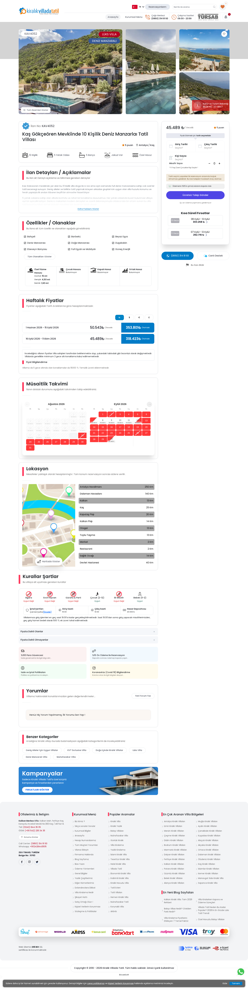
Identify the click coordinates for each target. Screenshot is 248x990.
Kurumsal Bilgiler (83, 830)
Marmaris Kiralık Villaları (175, 849)
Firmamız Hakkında (84, 854)
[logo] (39, 11)
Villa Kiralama (117, 845)
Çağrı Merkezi (158, 15)
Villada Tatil (116, 868)
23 (82, 435)
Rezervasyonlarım (157, 6)
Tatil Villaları (116, 892)
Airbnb (114, 911)
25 (39, 442)
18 (129, 427)
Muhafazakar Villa (66, 757)
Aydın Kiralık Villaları (207, 826)
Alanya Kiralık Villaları (174, 883)
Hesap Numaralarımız (85, 840)
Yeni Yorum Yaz (143, 695)
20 (146, 427)
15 (103, 427)
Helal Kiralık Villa (118, 864)
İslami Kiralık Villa (119, 854)
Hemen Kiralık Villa (119, 897)
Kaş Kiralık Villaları (206, 864)
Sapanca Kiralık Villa (207, 883)
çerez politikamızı (95, 983)
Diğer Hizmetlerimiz (84, 883)
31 (30, 448)
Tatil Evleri (115, 887)
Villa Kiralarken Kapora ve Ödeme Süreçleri (210, 901)
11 (129, 420)
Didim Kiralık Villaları (173, 840)
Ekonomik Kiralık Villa (120, 873)
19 (137, 427)
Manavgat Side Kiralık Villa (210, 878)
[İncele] (47, 612)
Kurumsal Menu (133, 17)
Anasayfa (113, 17)
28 (65, 442)
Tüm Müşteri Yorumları (86, 845)
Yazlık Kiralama (118, 849)
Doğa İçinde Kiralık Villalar (109, 750)
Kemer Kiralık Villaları (208, 873)
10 (120, 420)
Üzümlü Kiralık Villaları (174, 873)
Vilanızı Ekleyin (82, 849)
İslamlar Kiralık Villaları (208, 868)
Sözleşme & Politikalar (86, 911)
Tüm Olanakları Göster (40, 256)
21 (94, 433)
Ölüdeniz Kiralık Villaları (209, 859)
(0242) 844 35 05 (32, 827)
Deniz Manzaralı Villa (36, 757)
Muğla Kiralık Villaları (207, 821)
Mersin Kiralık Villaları (174, 830)
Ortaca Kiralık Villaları (208, 849)
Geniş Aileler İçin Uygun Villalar (42, 750)
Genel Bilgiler (81, 873)
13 (146, 420)
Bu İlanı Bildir (197, 265)
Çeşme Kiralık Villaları (174, 835)
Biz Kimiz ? (80, 821)
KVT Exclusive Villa (76, 750)
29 (73, 442)
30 (82, 442)
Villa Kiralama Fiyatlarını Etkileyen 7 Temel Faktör (176, 919)
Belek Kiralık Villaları (173, 878)
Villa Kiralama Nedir (84, 892)
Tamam (236, 983)
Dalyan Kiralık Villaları (174, 854)
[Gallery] (70, 71)
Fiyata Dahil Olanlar (32, 631)
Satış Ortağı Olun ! (84, 901)
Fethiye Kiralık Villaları (174, 859)
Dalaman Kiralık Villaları (209, 854)
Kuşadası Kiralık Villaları (209, 835)
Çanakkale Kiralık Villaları (210, 830)
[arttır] (219, 163)
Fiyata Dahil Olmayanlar (34, 639)
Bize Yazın (80, 864)
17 (120, 427)
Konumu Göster (31, 837)
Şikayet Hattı (81, 897)
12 (137, 420)
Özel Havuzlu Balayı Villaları (211, 919)
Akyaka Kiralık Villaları (208, 845)
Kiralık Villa (115, 821)
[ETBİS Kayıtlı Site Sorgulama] (220, 949)
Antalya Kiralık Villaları (174, 821)
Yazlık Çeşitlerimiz (84, 878)
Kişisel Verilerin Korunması (87, 906)
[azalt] (209, 163)
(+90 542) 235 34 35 (35, 830)
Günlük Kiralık (117, 840)
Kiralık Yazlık (116, 826)
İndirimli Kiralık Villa (120, 878)
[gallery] (151, 71)
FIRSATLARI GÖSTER (37, 789)
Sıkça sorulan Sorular (85, 826)
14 (94, 427)
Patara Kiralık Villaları (174, 868)
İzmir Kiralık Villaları (173, 826)
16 (111, 427)
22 (73, 435)
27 (56, 442)
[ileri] (149, 404)
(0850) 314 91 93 (159, 18)
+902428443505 (38, 846)
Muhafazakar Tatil (119, 901)
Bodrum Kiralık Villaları (174, 845)
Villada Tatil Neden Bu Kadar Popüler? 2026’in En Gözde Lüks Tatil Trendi (213, 910)
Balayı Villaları (117, 830)
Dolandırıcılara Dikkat (85, 887)
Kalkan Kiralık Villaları (174, 864)
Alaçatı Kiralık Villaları (208, 840)
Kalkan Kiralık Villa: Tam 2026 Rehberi (178, 901)
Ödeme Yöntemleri (84, 868)
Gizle (224, 983)
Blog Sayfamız (82, 859)
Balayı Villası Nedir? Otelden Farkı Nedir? (177, 910)
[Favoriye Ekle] (224, 34)
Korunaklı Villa (117, 906)
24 (30, 442)
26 (47, 442)
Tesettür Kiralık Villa (120, 859)
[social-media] (22, 862)
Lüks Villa (137, 750)
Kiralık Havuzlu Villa (120, 883)
